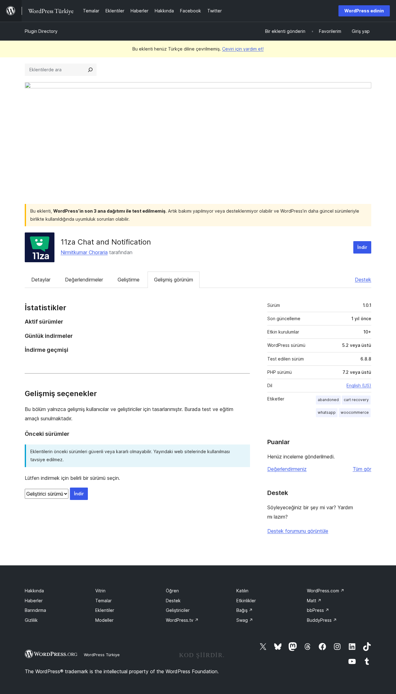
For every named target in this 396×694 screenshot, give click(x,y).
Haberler (34, 600)
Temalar (103, 600)
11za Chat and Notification (106, 241)
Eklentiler (104, 610)
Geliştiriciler (178, 610)
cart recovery (356, 399)
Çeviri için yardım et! (243, 48)
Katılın (242, 590)
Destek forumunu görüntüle (297, 531)
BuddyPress (322, 620)
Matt (314, 600)
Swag (244, 620)
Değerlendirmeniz (287, 469)
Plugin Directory (41, 31)
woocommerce (355, 412)
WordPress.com (325, 590)
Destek (363, 279)
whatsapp (327, 412)
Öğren (172, 590)
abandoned (328, 399)
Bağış (244, 610)
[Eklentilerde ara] (90, 70)
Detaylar (40, 279)
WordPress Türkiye (102, 654)
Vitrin (100, 590)
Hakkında (34, 590)
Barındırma (35, 610)
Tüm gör (362, 469)
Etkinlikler (246, 600)
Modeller (104, 620)
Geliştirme (129, 279)
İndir (362, 247)
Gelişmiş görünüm (173, 279)
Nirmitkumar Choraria (84, 252)
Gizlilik (31, 620)
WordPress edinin (364, 10)
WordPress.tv (182, 620)
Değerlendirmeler (84, 279)
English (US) (358, 385)
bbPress (318, 610)
